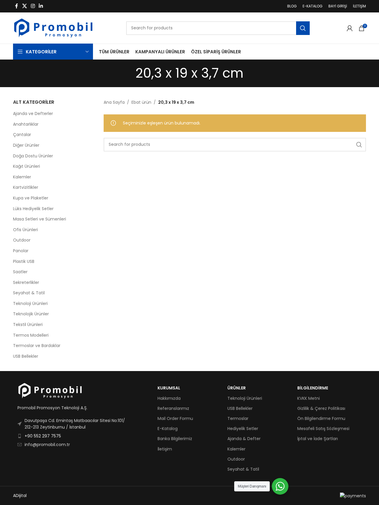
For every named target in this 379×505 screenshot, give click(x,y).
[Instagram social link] (33, 6)
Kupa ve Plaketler (30, 198)
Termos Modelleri (31, 335)
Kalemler (22, 177)
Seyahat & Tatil (29, 293)
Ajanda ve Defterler (33, 113)
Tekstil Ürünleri (28, 324)
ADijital (20, 495)
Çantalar (22, 135)
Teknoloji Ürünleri (30, 303)
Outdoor (21, 240)
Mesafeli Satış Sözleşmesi (323, 429)
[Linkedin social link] (41, 6)
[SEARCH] (303, 28)
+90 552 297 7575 (43, 436)
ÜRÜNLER (236, 388)
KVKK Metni (308, 398)
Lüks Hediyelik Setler (33, 209)
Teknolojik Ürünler (31, 314)
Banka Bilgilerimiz (175, 439)
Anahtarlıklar (25, 124)
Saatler (20, 272)
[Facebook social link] (16, 6)
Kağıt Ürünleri (26, 166)
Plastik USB (23, 261)
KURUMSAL (169, 388)
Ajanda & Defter (244, 439)
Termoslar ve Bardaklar (36, 346)
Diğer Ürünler (26, 145)
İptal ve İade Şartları (317, 439)
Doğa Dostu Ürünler (33, 156)
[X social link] (24, 6)
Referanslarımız (173, 408)
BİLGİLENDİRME (312, 388)
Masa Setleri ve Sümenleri (39, 219)
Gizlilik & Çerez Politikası (321, 408)
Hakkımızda (169, 398)
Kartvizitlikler (25, 187)
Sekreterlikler (26, 282)
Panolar (20, 251)
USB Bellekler (25, 356)
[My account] (350, 28)
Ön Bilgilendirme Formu (321, 418)
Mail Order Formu (175, 418)
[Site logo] (53, 28)
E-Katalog (168, 429)
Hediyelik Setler (242, 429)
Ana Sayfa (114, 102)
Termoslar (237, 418)
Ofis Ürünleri (25, 230)
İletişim (165, 449)
